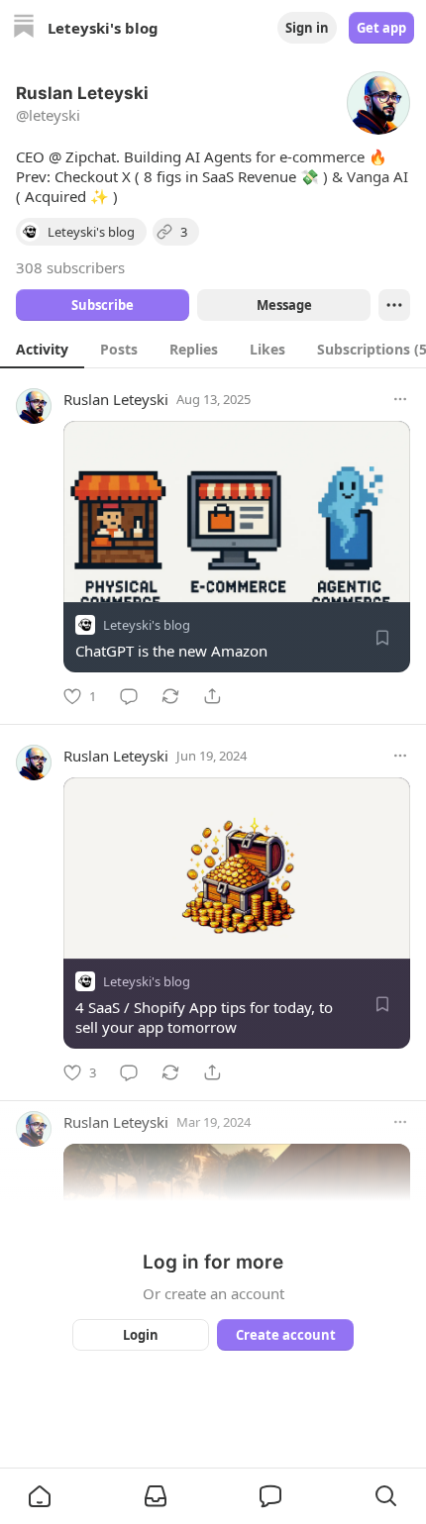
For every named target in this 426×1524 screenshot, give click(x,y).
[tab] (42, 348)
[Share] (212, 696)
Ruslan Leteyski (115, 399)
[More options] (400, 399)
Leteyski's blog (146, 625)
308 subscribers (70, 267)
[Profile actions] (394, 305)
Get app (381, 28)
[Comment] (129, 696)
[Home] (24, 28)
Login (141, 1335)
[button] (39, 1496)
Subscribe (102, 305)
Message (284, 305)
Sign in (307, 28)
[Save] (382, 638)
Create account (286, 1335)
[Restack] (170, 696)
